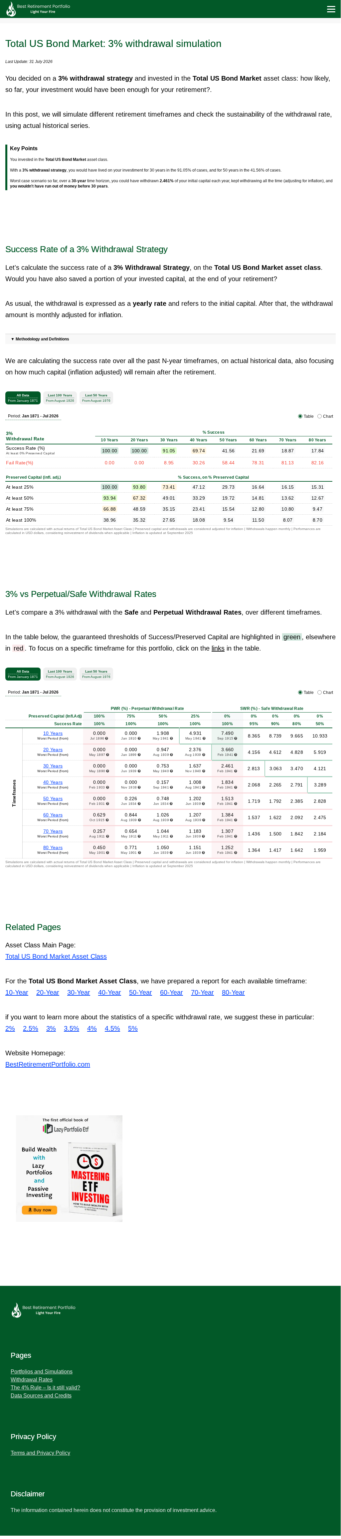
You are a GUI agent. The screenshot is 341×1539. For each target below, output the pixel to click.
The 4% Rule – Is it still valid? (45, 1387)
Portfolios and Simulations (42, 1371)
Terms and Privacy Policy (40, 1453)
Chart (328, 416)
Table (309, 416)
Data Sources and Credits (41, 1395)
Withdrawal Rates (32, 1379)
